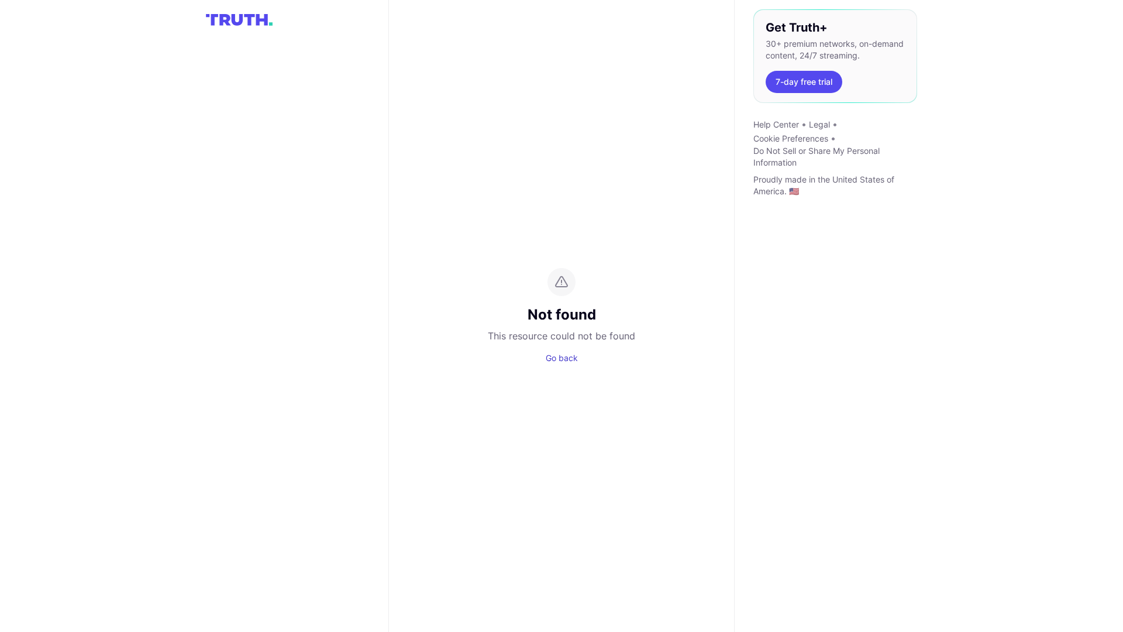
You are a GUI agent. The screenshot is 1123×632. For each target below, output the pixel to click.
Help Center (776, 124)
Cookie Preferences (790, 138)
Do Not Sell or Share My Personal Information (816, 156)
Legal (819, 124)
